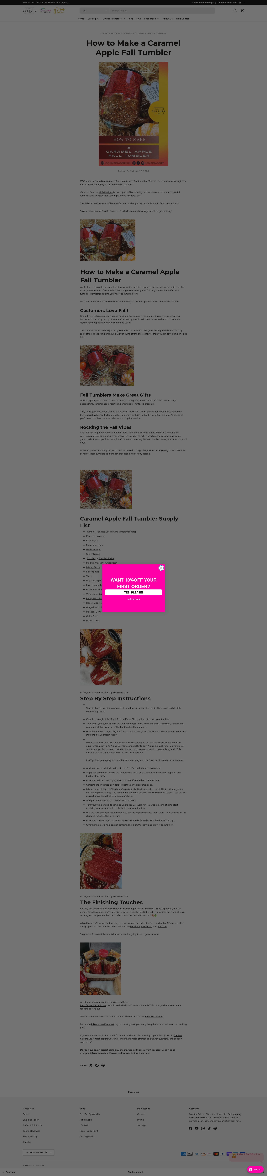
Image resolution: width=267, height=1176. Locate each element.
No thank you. (133, 599)
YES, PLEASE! (133, 592)
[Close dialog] (161, 568)
